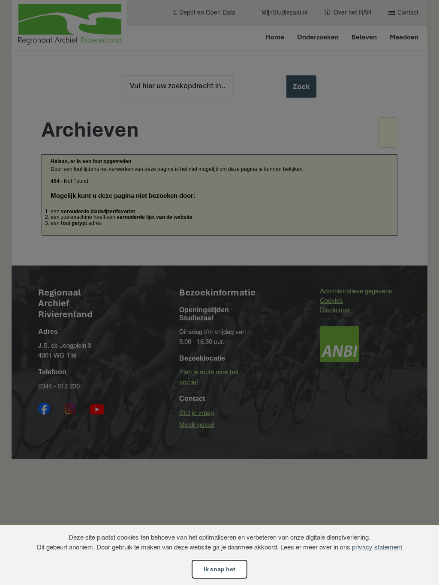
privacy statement (377, 546)
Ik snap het (219, 569)
